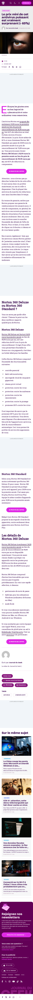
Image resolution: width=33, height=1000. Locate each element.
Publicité (17, 975)
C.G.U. (22, 975)
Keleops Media (7, 959)
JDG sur (9, 965)
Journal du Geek (13, 28)
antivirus (10, 635)
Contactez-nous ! (8, 950)
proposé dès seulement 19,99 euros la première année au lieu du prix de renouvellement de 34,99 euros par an (16, 126)
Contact (4, 975)
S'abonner (26, 3)
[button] (11, 3)
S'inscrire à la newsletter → (16, 935)
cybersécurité (20, 695)
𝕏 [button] (6, 981)
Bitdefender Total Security (12, 632)
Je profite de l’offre (16, 171)
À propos (10, 975)
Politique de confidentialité (9, 977)
